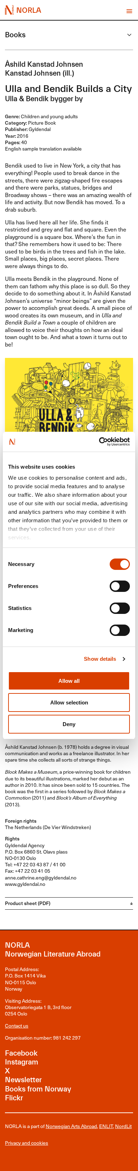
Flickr (14, 1098)
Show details (100, 659)
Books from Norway (38, 1089)
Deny (69, 724)
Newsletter (23, 1079)
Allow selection (69, 702)
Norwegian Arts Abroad (71, 1126)
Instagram (21, 1062)
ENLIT (106, 1126)
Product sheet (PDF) (27, 903)
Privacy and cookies (26, 1143)
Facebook (21, 1053)
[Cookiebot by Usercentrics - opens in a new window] (99, 441)
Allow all (69, 681)
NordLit (123, 1126)
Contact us (16, 1025)
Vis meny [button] (129, 11)
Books (15, 35)
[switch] (120, 586)
